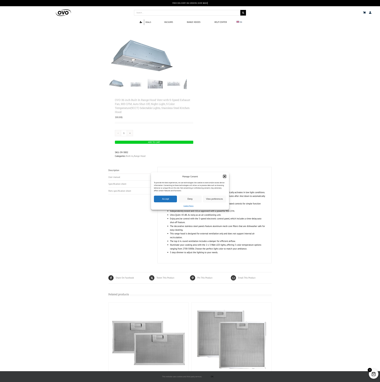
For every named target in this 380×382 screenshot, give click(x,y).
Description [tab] (113, 170)
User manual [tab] (114, 177)
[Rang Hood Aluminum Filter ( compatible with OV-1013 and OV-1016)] (231, 340)
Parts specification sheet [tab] (119, 190)
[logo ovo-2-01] (63, 9)
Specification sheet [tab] (117, 183)
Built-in (129, 156)
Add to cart (154, 142)
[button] (224, 176)
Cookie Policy (188, 206)
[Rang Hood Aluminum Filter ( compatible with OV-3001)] (148, 340)
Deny (190, 199)
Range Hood (139, 156)
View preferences (214, 199)
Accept (165, 199)
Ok (212, 376)
